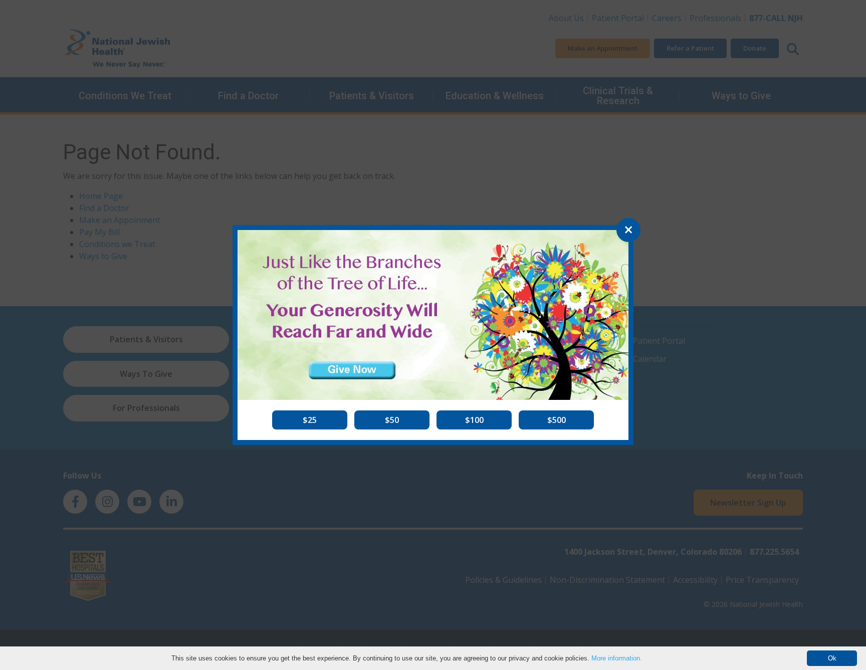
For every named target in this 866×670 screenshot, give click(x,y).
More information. (616, 658)
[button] (309, 419)
